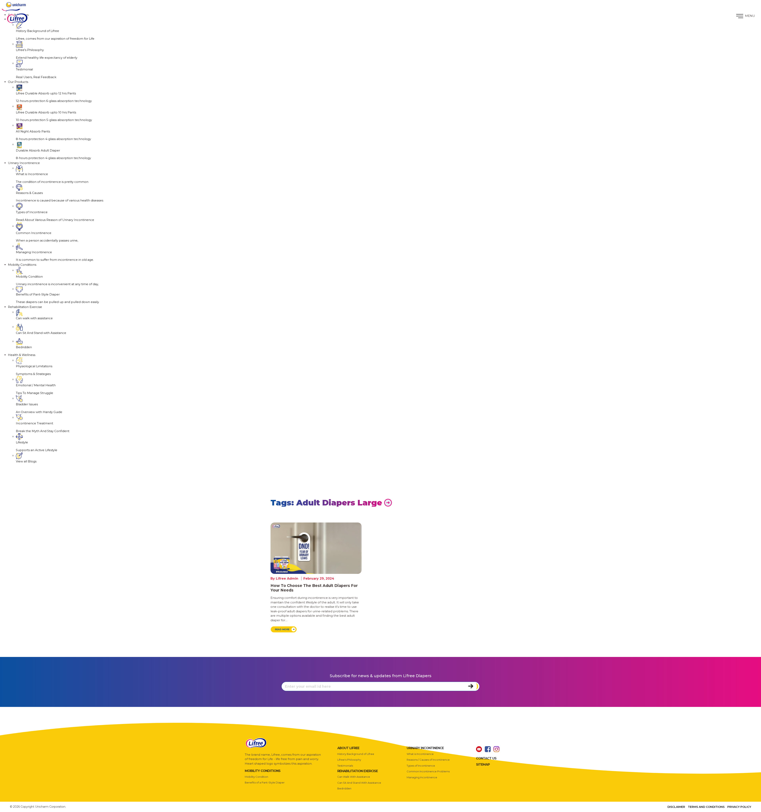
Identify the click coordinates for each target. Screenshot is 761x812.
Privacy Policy (739, 807)
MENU (749, 16)
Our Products (18, 82)
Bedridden (344, 788)
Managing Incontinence (422, 777)
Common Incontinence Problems (428, 771)
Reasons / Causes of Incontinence (428, 759)
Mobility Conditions (22, 265)
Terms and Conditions (706, 807)
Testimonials (345, 765)
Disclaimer (676, 807)
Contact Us (486, 758)
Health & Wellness (21, 355)
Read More (282, 629)
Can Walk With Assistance (353, 776)
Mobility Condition (256, 776)
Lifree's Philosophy (349, 759)
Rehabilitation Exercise (25, 307)
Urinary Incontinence (24, 163)
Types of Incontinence (421, 765)
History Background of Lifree (355, 753)
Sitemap (483, 764)
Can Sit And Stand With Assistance (359, 782)
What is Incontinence (420, 753)
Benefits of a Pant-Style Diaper (265, 782)
